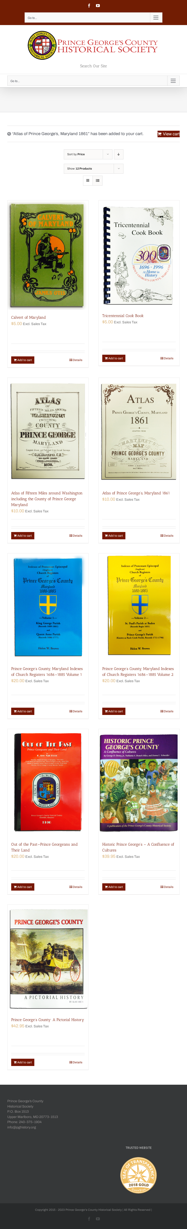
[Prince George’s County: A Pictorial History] (48, 958)
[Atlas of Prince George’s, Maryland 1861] (139, 431)
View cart (171, 134)
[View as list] (97, 180)
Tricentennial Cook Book (123, 315)
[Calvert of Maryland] (48, 255)
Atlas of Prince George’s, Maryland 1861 (136, 493)
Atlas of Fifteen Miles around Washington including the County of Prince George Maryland (47, 499)
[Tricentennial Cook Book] (139, 254)
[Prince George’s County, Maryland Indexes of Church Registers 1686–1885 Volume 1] (48, 607)
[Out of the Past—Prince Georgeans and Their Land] (48, 783)
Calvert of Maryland (28, 317)
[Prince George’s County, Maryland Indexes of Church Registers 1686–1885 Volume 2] (139, 607)
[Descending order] (118, 154)
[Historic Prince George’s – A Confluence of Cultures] (139, 783)
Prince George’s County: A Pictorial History (47, 1019)
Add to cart (24, 360)
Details (77, 360)
